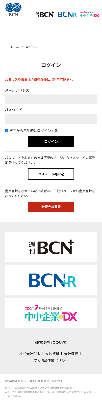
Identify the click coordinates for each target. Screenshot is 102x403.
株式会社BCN (29, 353)
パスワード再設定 (51, 174)
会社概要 (71, 353)
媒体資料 (52, 353)
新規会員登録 (51, 206)
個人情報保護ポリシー (51, 360)
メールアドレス (17, 90)
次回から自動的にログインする (33, 130)
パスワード (13, 109)
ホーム (14, 46)
